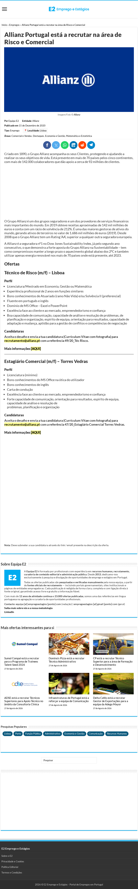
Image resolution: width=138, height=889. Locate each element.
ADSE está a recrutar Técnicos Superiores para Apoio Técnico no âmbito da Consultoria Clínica (23, 701)
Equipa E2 (13, 120)
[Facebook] (47, 145)
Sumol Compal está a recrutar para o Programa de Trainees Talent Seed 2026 (21, 661)
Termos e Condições (11, 872)
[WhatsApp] (65, 145)
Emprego (14, 130)
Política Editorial (9, 867)
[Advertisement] (69, 191)
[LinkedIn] (73, 145)
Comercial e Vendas (22, 135)
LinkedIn (9, 611)
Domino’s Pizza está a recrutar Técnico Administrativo (66, 660)
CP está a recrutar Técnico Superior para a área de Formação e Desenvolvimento (112, 661)
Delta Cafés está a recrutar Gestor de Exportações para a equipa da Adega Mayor (110, 701)
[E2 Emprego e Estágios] (69, 9)
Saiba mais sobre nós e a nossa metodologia (28, 607)
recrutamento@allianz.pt (22, 341)
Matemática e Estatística (79, 135)
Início (4, 24)
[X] (56, 145)
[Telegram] (91, 145)
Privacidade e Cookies (12, 861)
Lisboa (43, 130)
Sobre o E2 (7, 855)
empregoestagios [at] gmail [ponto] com (95, 604)
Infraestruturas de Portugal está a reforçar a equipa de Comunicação (69, 699)
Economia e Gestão (55, 135)
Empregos (14, 24)
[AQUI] (36, 349)
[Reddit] (82, 145)
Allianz (77, 114)
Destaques (38, 135)
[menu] (4, 9)
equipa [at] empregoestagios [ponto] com (38, 604)
